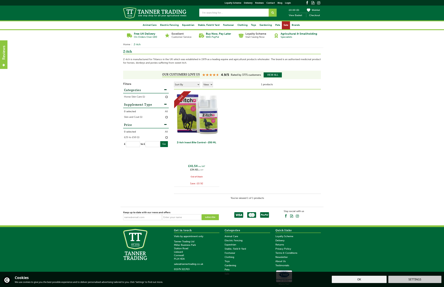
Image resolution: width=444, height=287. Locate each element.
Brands (296, 25)
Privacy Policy (283, 248)
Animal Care (231, 236)
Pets (227, 269)
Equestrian (230, 244)
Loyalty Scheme (284, 236)
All (166, 111)
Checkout (314, 15)
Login (288, 3)
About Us (280, 261)
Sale (286, 25)
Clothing (229, 257)
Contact (270, 3)
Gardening (230, 265)
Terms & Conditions (286, 252)
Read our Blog (313, 2)
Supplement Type (138, 104)
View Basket (295, 15)
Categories (132, 90)
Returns (279, 244)
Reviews (259, 3)
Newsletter (281, 257)
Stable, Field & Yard (235, 248)
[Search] (273, 13)
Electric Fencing (233, 240)
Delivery (279, 240)
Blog (280, 3)
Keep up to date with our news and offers (146, 212)
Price (128, 125)
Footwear (230, 252)
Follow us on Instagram (319, 2)
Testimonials (282, 265)
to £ (143, 144)
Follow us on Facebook (307, 2)
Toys (227, 261)
